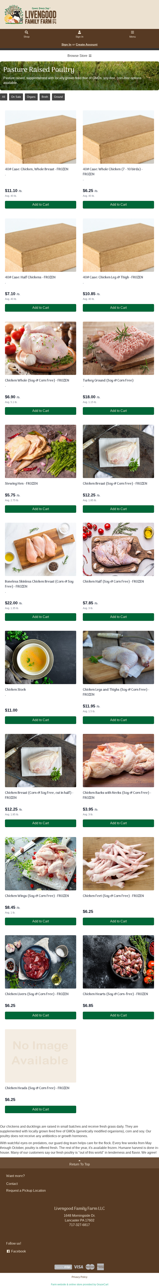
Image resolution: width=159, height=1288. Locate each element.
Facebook (18, 1251)
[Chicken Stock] (40, 657)
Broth (45, 96)
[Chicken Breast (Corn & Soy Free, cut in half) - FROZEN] (40, 760)
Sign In (79, 36)
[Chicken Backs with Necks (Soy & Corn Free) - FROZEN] (118, 760)
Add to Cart (40, 204)
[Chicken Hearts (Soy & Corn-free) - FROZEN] (118, 962)
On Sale (16, 96)
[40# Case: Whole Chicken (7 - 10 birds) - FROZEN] (118, 137)
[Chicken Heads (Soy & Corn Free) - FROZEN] (40, 1056)
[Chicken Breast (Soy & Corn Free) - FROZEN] (118, 451)
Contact (12, 1183)
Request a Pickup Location (26, 1190)
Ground (58, 96)
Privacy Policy (79, 1277)
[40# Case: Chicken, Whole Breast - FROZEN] (40, 137)
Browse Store (77, 55)
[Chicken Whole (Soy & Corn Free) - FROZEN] (40, 348)
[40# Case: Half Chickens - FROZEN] (40, 245)
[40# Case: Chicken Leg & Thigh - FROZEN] (118, 245)
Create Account (87, 44)
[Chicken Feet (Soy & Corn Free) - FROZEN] (118, 863)
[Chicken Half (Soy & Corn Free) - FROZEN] (118, 549)
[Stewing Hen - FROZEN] (40, 451)
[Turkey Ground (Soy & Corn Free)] (118, 348)
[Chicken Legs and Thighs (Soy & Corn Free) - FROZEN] (118, 657)
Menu (132, 36)
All (3, 96)
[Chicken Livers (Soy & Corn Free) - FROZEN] (40, 962)
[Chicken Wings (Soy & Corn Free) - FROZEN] (40, 863)
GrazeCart (102, 1284)
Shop (27, 36)
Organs (31, 96)
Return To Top (79, 1164)
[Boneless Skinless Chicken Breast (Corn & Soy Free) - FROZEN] (40, 549)
